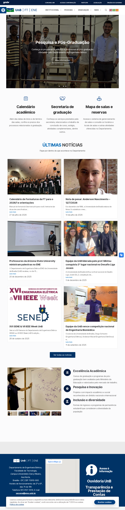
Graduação (83, 10)
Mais (96, 10)
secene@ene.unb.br (26, 493)
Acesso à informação (68, 3)
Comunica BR (50, 3)
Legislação (98, 3)
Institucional (52, 10)
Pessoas (68, 10)
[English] (110, 10)
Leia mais (12, 212)
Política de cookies (17, 504)
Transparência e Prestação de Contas (99, 491)
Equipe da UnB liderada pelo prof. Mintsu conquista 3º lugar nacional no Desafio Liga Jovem (90, 265)
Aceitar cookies (105, 502)
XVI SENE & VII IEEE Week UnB (26, 326)
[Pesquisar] (106, 10)
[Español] (117, 10)
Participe (84, 3)
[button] (3, 10)
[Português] (114, 10)
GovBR (6, 2)
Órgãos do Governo (114, 3)
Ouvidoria (99, 481)
